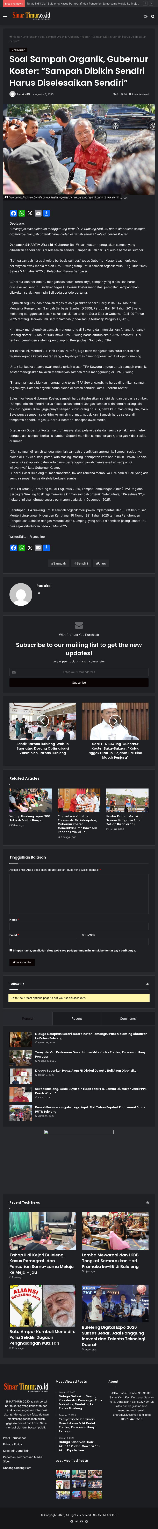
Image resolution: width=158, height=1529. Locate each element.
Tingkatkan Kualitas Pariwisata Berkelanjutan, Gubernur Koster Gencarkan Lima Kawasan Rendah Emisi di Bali (77, 824)
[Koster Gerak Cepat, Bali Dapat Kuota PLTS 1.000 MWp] (63, 1474)
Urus (102, 563)
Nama (14, 919)
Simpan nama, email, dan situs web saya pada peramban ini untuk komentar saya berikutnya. (74, 950)
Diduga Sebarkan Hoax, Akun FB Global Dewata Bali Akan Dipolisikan (86, 1071)
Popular (28, 1019)
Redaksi (22, 94)
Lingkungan (30, 36)
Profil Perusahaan (15, 1438)
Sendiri (82, 563)
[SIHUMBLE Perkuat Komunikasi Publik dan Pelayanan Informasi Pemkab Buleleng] (79, 1495)
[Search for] (153, 17)
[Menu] (5, 17)
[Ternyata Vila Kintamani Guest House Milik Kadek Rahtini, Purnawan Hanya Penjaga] (20, 1058)
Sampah (59, 563)
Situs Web (88, 935)
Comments (128, 1019)
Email (14, 935)
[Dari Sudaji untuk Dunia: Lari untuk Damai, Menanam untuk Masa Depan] (95, 1495)
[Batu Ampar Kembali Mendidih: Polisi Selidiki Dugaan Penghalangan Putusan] (42, 1306)
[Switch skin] (146, 17)
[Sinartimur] (31, 16)
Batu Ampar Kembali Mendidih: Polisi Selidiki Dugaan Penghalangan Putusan (42, 1337)
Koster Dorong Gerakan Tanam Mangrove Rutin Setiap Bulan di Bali (124, 820)
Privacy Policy (12, 1444)
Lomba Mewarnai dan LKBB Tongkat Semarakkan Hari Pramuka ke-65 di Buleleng (78, 3)
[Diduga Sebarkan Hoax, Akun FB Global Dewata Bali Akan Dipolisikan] (20, 1076)
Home (16, 36)
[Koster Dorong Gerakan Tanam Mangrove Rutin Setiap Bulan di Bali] (127, 800)
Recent (77, 1019)
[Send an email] (28, 94)
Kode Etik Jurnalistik (16, 1450)
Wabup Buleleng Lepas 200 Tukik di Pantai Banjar (29, 818)
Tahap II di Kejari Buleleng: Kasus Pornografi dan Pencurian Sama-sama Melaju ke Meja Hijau (41, 1263)
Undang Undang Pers (17, 1467)
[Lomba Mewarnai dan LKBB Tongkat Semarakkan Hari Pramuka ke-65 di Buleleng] (115, 1231)
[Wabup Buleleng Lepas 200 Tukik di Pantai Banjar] (30, 800)
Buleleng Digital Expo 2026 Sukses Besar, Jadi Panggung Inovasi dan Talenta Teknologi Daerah (113, 1335)
